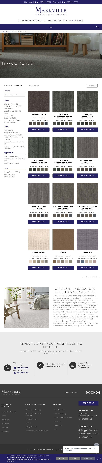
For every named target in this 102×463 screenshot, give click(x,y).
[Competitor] (62, 215)
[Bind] (39, 147)
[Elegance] (66, 261)
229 (97, 277)
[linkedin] (91, 392)
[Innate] (90, 169)
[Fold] (38, 169)
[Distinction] (70, 123)
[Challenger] (63, 193)
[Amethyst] (87, 239)
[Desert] (34, 123)
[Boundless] (38, 261)
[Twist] (46, 169)
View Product (39, 129)
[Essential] (82, 169)
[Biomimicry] (63, 101)
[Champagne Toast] (58, 261)
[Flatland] (46, 123)
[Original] (94, 169)
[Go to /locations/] (51, 365)
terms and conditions (38, 459)
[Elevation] (38, 123)
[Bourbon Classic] (63, 239)
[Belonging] (87, 147)
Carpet (11, 31)
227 (89, 277)
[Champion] (58, 215)
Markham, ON (30, 2)
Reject (74, 458)
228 (93, 277)
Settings (88, 458)
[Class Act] (62, 261)
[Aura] (39, 239)
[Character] (58, 123)
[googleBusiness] (96, 392)
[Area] (39, 101)
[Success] (70, 215)
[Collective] (62, 123)
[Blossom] (94, 261)
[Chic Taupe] (42, 261)
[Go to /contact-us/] (83, 365)
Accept (62, 458)
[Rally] (66, 215)
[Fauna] (42, 123)
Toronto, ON (58, 2)
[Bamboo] (34, 261)
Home (5, 31)
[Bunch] (34, 169)
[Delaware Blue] (46, 261)
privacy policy (21, 459)
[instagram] (89, 392)
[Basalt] (86, 261)
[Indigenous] (86, 169)
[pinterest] (99, 392)
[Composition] (66, 123)
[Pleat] (42, 169)
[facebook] (86, 392)
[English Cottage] (70, 261)
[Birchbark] (90, 261)
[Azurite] (82, 261)
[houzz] (94, 392)
